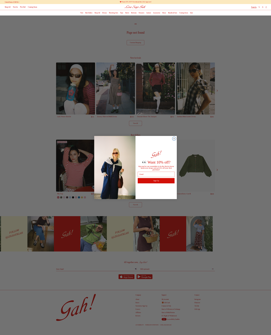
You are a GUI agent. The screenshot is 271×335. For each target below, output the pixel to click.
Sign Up (156, 181)
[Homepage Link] (135, 6)
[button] (259, 7)
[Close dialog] (174, 138)
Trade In (253, 7)
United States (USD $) (11, 2)
